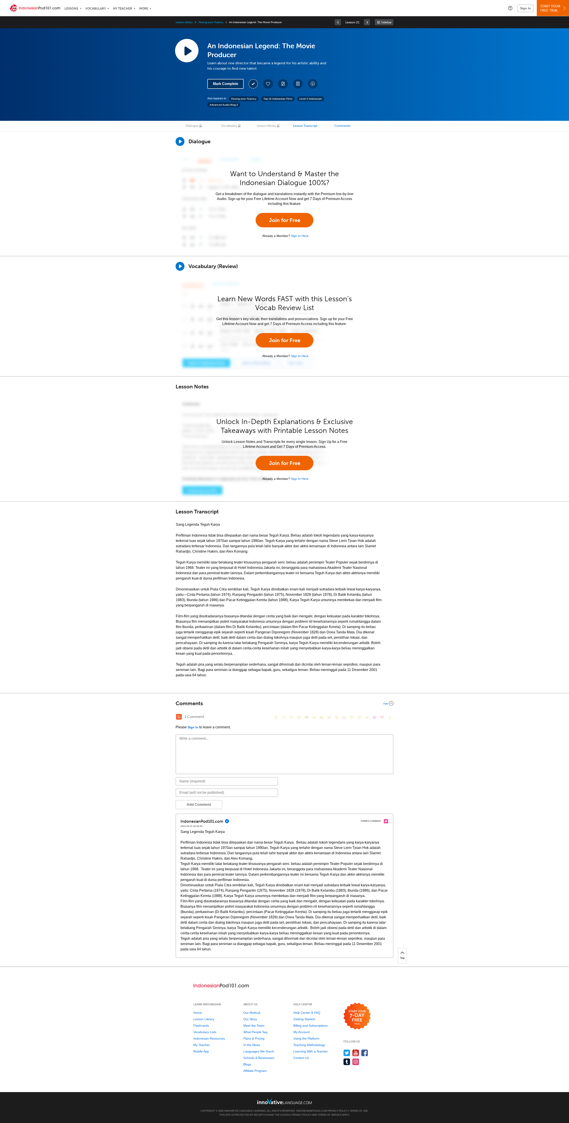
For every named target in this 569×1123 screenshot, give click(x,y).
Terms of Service (330, 1114)
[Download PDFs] (298, 84)
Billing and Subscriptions (310, 1025)
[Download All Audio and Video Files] (313, 84)
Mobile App (201, 1051)
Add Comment (199, 804)
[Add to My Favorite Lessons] (268, 84)
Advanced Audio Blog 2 (224, 104)
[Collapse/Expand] (284, 703)
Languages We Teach (258, 1051)
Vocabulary (95, 8)
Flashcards (201, 1025)
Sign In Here (300, 236)
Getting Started (304, 1019)
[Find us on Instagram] (355, 1061)
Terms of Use (359, 1110)
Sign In (525, 8)
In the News (251, 1045)
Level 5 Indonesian (310, 98)
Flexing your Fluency (210, 22)
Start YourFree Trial (550, 8)
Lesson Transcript (305, 126)
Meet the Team (253, 1025)
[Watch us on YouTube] (355, 1052)
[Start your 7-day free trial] (357, 1016)
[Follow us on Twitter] (346, 1052)
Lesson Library (184, 22)
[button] (510, 8)
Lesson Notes (266, 126)
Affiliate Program (255, 1071)
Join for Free (284, 220)
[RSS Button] (179, 716)
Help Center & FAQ (306, 1012)
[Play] (180, 266)
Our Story (250, 1019)
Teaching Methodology (309, 1045)
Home (197, 1012)
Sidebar (386, 22)
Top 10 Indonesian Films (277, 98)
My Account (301, 1032)
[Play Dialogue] (180, 141)
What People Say (255, 1032)
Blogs (247, 1064)
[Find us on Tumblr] (346, 1061)
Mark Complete (225, 84)
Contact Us (301, 1058)
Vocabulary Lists (204, 1032)
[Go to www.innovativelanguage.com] (284, 1101)
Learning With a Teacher (310, 1051)
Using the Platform (306, 1038)
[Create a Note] (283, 84)
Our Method (251, 1012)
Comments (342, 126)
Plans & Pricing (253, 1038)
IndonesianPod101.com (311, 1110)
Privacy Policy (338, 1110)
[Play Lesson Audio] (186, 50)
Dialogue (192, 126)
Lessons (71, 8)
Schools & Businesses (258, 1058)
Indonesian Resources (209, 1038)
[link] (338, 22)
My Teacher (122, 8)
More (143, 8)
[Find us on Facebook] (364, 1052)
